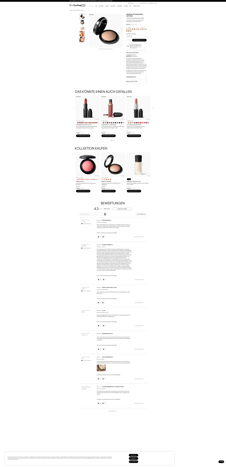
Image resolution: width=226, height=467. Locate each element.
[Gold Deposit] (110, 179)
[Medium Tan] (146, 29)
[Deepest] (129, 31)
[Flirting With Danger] (82, 179)
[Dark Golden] (130, 31)
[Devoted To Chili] (78, 122)
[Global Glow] (102, 179)
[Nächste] (98, 122)
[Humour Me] (84, 179)
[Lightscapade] (106, 179)
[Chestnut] (115, 122)
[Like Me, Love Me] (80, 179)
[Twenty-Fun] (82, 122)
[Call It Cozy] (131, 122)
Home (71, 10)
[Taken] (117, 122)
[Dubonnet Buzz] (90, 122)
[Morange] (143, 122)
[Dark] (132, 29)
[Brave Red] (139, 122)
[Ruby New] (96, 122)
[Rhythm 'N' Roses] (121, 122)
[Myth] (133, 122)
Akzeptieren (133, 455)
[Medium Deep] (138, 29)
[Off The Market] (88, 122)
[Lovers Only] (147, 122)
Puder (82, 10)
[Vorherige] (76, 122)
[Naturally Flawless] (86, 179)
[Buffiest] (113, 122)
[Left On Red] (141, 122)
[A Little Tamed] (109, 122)
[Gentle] (88, 179)
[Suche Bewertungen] (105, 214)
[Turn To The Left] (80, 122)
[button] (101, 368)
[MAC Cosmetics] (78, 5)
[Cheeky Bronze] (108, 179)
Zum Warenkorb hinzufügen (139, 40)
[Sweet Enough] (96, 179)
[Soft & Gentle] (104, 179)
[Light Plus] (140, 29)
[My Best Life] (86, 122)
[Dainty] (90, 179)
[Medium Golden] (144, 29)
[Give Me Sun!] (142, 29)
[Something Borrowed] (111, 122)
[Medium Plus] (136, 29)
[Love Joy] (92, 179)
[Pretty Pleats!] (107, 122)
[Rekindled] (119, 122)
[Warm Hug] (105, 122)
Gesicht (78, 10)
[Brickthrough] (94, 122)
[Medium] (129, 29)
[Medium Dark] (130, 29)
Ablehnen (133, 458)
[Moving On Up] (92, 122)
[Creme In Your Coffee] (135, 122)
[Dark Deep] (134, 29)
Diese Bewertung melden (139, 236)
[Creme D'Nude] (129, 122)
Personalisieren (133, 461)
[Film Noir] (137, 122)
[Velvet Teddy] (103, 122)
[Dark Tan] (127, 31)
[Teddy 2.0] (84, 122)
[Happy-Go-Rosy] (78, 179)
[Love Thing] (94, 179)
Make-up (74, 10)
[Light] (127, 29)
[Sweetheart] (145, 122)
